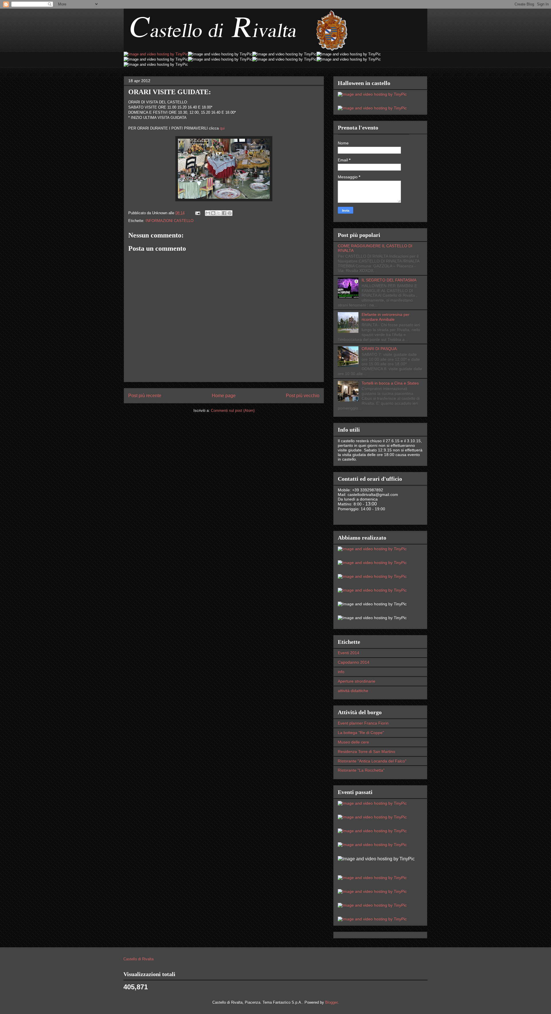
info (341, 671)
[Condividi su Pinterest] (229, 213)
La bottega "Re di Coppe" (361, 732)
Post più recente (144, 395)
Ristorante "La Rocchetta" (361, 770)
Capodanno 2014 (353, 662)
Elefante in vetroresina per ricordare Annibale (386, 317)
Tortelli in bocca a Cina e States (390, 383)
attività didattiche (353, 690)
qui (222, 128)
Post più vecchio (302, 395)
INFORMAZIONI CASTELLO (169, 221)
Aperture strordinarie (356, 681)
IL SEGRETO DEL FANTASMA (389, 280)
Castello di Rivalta (138, 959)
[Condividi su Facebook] (224, 213)
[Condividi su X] (219, 213)
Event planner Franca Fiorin (363, 723)
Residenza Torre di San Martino (366, 751)
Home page (224, 395)
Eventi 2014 (348, 652)
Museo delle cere (353, 742)
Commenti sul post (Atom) (233, 410)
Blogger (331, 1002)
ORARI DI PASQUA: (380, 348)
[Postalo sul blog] (213, 213)
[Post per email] (197, 213)
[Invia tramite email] (208, 213)
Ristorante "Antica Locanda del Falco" (372, 761)
